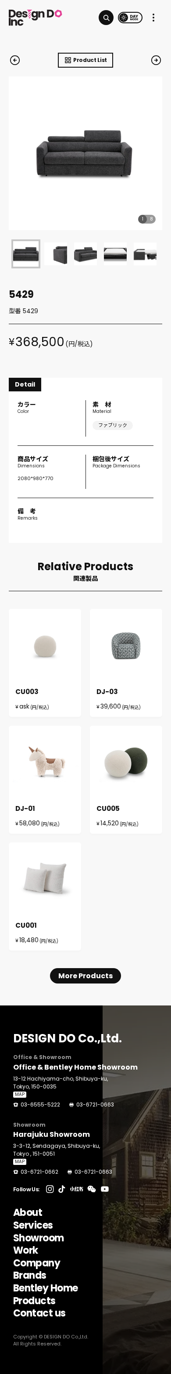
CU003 (45, 663)
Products (34, 1301)
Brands (29, 1275)
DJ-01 (45, 780)
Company (36, 1263)
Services (33, 1225)
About (27, 1213)
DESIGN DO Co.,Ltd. (67, 1038)
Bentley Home (45, 1288)
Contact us (39, 1313)
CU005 (126, 780)
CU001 (45, 896)
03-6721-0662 (39, 1171)
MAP (20, 1095)
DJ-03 (126, 663)
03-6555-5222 (40, 1104)
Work (25, 1250)
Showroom (38, 1238)
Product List (90, 60)
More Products (85, 976)
